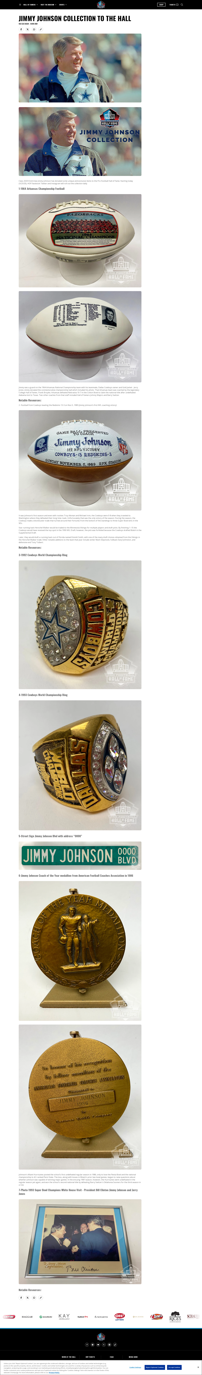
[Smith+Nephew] (154, 1317)
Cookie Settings (135, 1367)
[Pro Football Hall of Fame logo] (101, 5)
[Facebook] (87, 1345)
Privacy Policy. (54, 1373)
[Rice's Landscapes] (117, 1316)
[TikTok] (115, 1345)
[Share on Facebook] (21, 29)
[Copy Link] (40, 29)
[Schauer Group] (136, 1316)
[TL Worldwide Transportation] (191, 1317)
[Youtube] (98, 1345)
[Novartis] (43, 1317)
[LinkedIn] (109, 1345)
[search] (181, 4)
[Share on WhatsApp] (34, 29)
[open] (20, 4)
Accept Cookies (174, 1367)
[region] (101, 1367)
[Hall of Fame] (101, 1337)
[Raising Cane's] (99, 1317)
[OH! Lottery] (62, 1317)
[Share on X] (27, 29)
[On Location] (80, 1317)
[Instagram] (92, 1345)
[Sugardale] (172, 1316)
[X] (104, 1345)
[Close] (198, 1367)
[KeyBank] (25, 1317)
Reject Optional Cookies (155, 1367)
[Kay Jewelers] (6, 1317)
